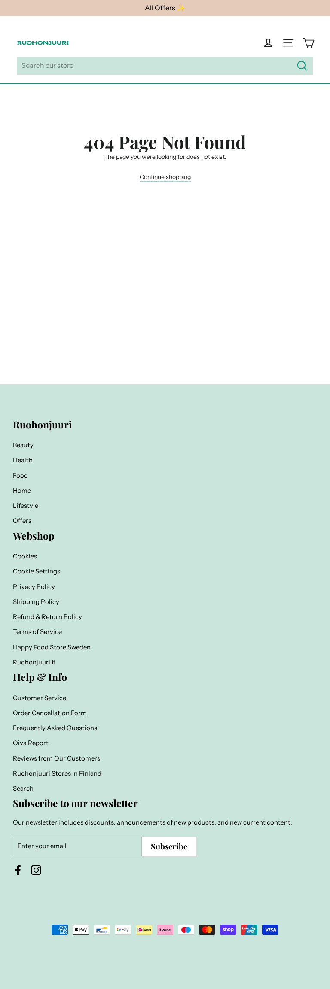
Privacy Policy (34, 587)
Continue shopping (165, 177)
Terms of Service (37, 632)
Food (20, 475)
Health (23, 460)
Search (23, 788)
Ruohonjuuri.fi (34, 662)
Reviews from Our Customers (56, 758)
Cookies (25, 556)
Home (22, 490)
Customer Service (39, 698)
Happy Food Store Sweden (52, 647)
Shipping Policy (36, 602)
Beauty (23, 445)
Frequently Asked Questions (55, 728)
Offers (22, 521)
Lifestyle (25, 506)
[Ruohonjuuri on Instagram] (36, 870)
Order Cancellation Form (50, 713)
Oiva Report (31, 743)
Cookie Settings (36, 571)
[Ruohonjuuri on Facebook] (18, 870)
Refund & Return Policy (47, 617)
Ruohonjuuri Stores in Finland (57, 773)
